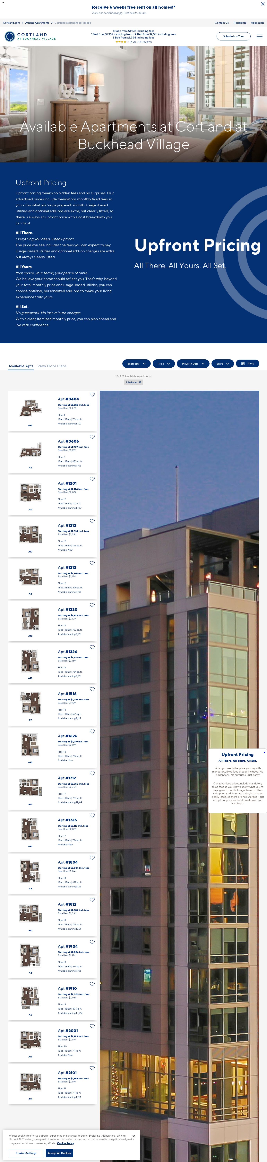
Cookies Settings (26, 1153)
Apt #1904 (52, 958)
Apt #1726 (52, 832)
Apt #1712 (52, 790)
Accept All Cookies (59, 1153)
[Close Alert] (263, 3)
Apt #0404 (52, 411)
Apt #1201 (52, 495)
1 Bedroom (131, 382)
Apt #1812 (52, 916)
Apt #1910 (52, 1000)
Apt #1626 (52, 748)
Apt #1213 (52, 579)
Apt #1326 (52, 663)
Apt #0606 (52, 453)
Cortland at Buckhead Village (73, 22)
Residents (240, 22)
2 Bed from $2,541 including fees (155, 34)
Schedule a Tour (233, 36)
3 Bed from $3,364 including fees (133, 37)
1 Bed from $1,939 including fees (111, 34)
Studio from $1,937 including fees (133, 30)
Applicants (257, 22)
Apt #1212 (52, 537)
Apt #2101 (52, 1084)
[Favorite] (92, 395)
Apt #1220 (52, 621)
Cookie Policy (65, 1143)
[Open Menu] (260, 36)
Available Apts (20, 366)
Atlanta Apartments (37, 22)
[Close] (133, 1136)
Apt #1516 (52, 705)
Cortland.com (11, 22)
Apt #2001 (52, 1042)
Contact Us (222, 22)
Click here (129, 12)
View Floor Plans (52, 366)
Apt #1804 (52, 874)
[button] (3, 2)
